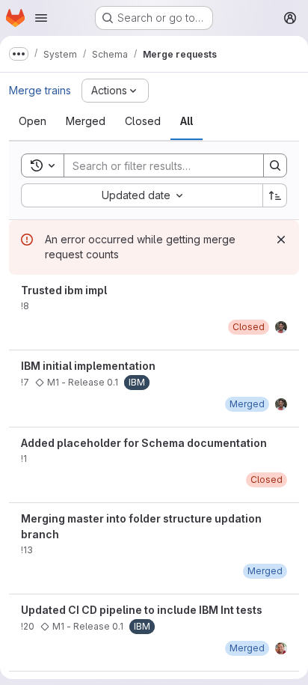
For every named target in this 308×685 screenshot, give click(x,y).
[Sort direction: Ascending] (275, 195)
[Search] (275, 165)
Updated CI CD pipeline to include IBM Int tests (141, 609)
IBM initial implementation (88, 365)
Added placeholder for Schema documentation (144, 442)
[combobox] (141, 195)
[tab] (32, 121)
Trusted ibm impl (64, 290)
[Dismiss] (281, 240)
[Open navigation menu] (41, 18)
